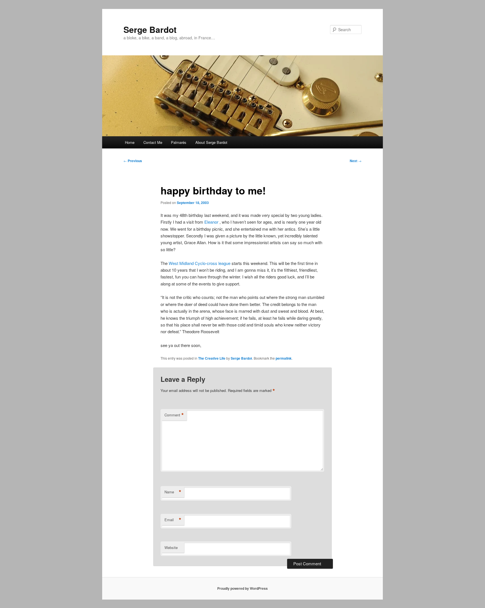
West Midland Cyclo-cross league (199, 263)
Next (356, 160)
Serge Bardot (150, 29)
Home (129, 142)
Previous (132, 160)
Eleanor (211, 222)
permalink (284, 358)
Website (171, 547)
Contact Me (152, 142)
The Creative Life (211, 358)
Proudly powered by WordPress (242, 588)
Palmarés (178, 142)
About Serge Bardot (211, 142)
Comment (174, 414)
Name (172, 491)
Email (172, 519)
